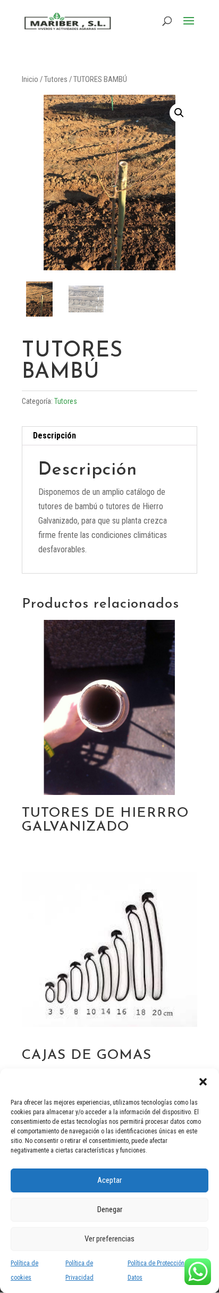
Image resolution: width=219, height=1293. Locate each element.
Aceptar (109, 1180)
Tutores (56, 79)
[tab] (109, 436)
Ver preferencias (109, 1239)
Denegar (109, 1209)
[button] (203, 1081)
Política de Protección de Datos (160, 1270)
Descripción (54, 435)
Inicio (30, 79)
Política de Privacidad (79, 1270)
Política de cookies (24, 1270)
